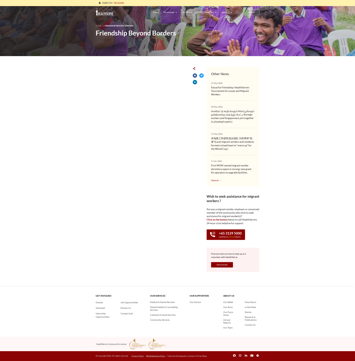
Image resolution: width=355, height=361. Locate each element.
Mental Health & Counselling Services (164, 308)
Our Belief (228, 302)
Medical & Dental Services (162, 302)
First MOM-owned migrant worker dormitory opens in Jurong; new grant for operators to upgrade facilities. (231, 169)
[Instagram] (240, 355)
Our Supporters (207, 12)
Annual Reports (227, 321)
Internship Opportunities (102, 315)
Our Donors (195, 302)
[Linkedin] (246, 355)
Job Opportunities (129, 302)
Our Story (228, 307)
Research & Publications (251, 318)
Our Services (187, 12)
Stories (248, 312)
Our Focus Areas (228, 313)
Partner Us (126, 308)
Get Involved (168, 12)
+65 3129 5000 (230, 233)
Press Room (250, 302)
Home (155, 12)
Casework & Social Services (163, 314)
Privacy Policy (138, 356)
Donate (99, 302)
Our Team (228, 327)
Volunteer (100, 308)
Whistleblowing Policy (155, 356)
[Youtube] (251, 355)
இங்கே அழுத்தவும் (138, 3)
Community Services (160, 319)
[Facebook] (234, 355)
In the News (250, 307)
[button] (195, 75)
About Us (225, 12)
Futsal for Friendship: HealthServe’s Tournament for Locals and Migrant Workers (230, 91)
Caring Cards (127, 313)
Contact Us (250, 324)
